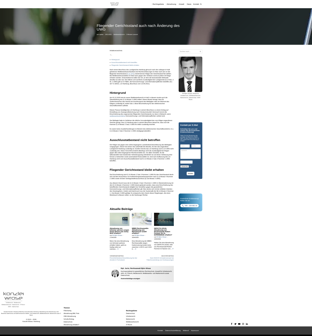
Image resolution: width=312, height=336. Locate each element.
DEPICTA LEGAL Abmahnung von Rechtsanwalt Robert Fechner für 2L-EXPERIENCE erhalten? (163, 231)
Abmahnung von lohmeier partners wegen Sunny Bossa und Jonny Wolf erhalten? (119, 230)
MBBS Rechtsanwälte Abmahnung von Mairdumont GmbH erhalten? (140, 230)
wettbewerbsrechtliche (117, 116)
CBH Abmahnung (70, 316)
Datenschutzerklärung (173, 330)
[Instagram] (243, 323)
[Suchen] (201, 4)
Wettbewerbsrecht (119, 34)
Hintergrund (115, 59)
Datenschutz (68, 322)
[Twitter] (235, 323)
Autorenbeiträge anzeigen (130, 278)
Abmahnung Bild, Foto (71, 313)
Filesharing (67, 310)
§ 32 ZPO (130, 74)
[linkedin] (246, 323)
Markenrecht (130, 319)
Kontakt (196, 4)
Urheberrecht (130, 316)
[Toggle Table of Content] (111, 55)
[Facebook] (231, 323)
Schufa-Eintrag (69, 319)
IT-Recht (129, 325)
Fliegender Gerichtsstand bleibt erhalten (125, 65)
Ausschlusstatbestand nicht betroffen (124, 62)
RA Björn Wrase (117, 235)
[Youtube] (239, 323)
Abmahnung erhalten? (71, 325)
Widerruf (186, 330)
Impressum (195, 330)
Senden (190, 173)
